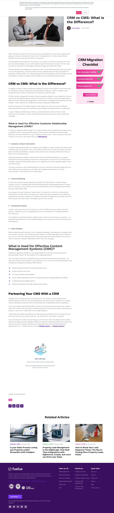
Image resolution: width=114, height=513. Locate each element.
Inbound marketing (64, 478)
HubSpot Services (80, 471)
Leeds (44, 481)
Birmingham (38, 481)
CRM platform (42, 136)
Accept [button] (78, 12)
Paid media (62, 484)
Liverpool (17, 481)
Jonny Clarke (76, 28)
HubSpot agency (44, 326)
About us (93, 471)
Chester (10, 481)
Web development (64, 475)
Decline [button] (85, 12)
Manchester (24, 481)
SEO (60, 488)
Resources (94, 478)
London (31, 481)
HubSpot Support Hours (82, 478)
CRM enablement (64, 471)
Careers (93, 475)
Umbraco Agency (58, 326)
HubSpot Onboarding (81, 475)
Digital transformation (65, 481)
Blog (92, 484)
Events (93, 481)
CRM (10, 399)
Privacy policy (95, 488)
